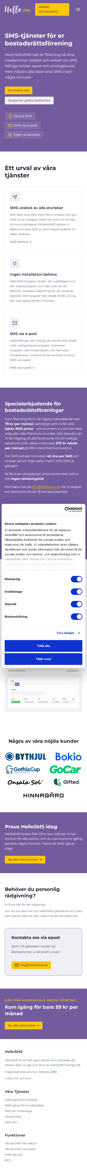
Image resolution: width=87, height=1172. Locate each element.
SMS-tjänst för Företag (21, 1100)
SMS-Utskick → (21, 242)
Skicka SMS (13, 1117)
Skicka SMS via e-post (20, 1149)
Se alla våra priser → (23, 1025)
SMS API (11, 1122)
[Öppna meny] (78, 9)
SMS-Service (13, 1154)
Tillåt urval (43, 659)
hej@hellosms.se (34, 965)
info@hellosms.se (46, 487)
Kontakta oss (18, 90)
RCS (8, 1160)
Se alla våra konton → (25, 859)
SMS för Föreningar (19, 1111)
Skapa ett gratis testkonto (29, 100)
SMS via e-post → (22, 367)
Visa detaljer (65, 633)
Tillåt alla (43, 646)
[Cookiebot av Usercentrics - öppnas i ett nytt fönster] (64, 509)
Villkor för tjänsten (18, 1078)
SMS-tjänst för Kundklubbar (24, 1105)
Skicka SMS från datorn (21, 1143)
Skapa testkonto (48, 9)
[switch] (76, 591)
